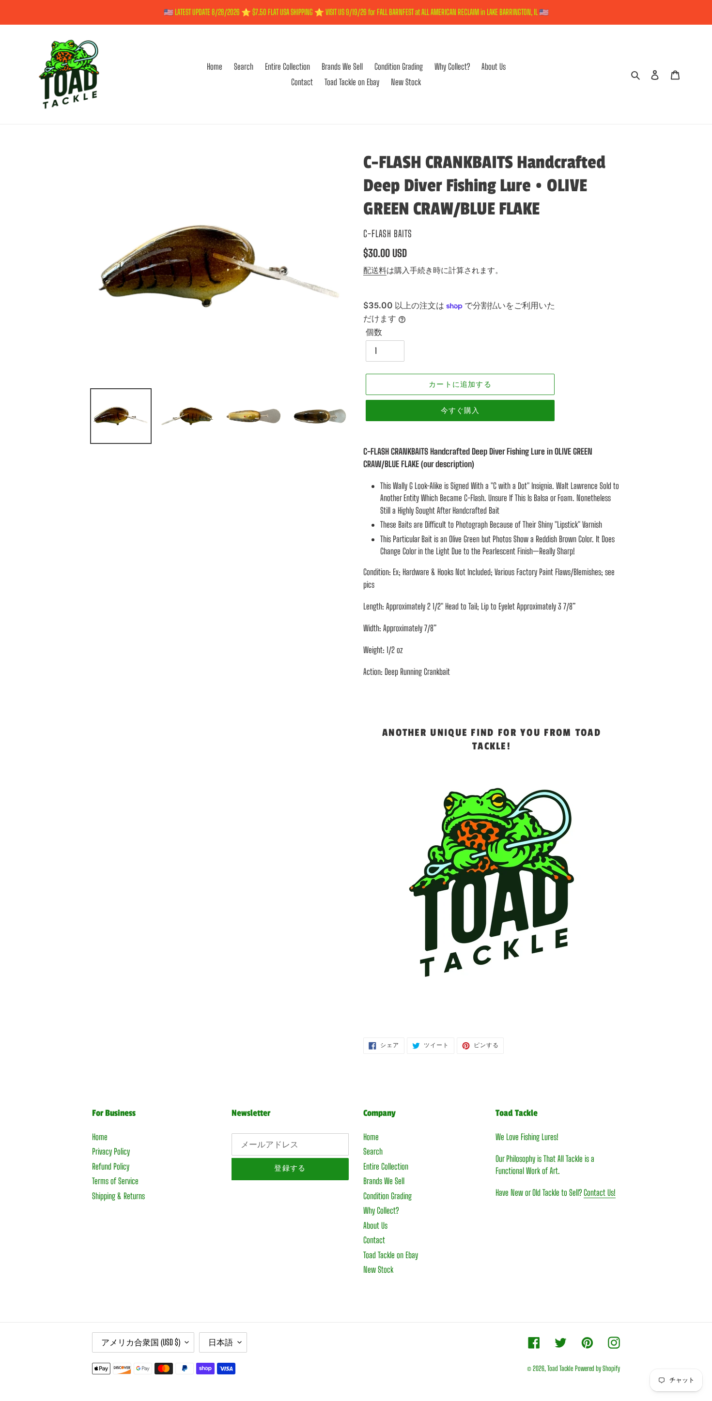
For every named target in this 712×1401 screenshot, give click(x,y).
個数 (374, 332)
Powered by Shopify (597, 1368)
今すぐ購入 (460, 411)
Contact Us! (600, 1193)
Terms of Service (115, 1181)
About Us (375, 1225)
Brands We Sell (383, 1181)
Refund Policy (110, 1166)
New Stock (378, 1269)
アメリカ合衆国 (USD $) (140, 1342)
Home (100, 1137)
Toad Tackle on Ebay (390, 1255)
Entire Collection (385, 1166)
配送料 (375, 269)
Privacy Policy (111, 1151)
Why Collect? (381, 1210)
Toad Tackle (560, 1368)
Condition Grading (387, 1196)
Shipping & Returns (118, 1196)
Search (373, 1151)
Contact (374, 1240)
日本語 (220, 1342)
